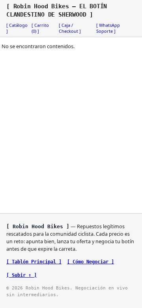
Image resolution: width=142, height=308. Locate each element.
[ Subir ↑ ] (21, 275)
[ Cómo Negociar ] (90, 262)
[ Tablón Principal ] (34, 262)
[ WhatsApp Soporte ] (108, 28)
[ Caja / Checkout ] (70, 28)
